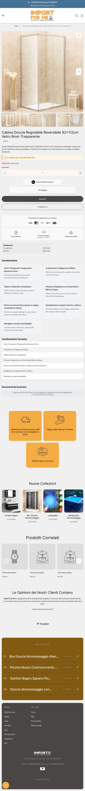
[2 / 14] (22, 120)
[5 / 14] (63, 120)
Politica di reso (36, 725)
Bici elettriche (9, 734)
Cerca (33, 712)
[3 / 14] (35, 120)
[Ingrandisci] (78, 35)
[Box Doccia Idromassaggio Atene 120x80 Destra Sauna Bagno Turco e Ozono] (42, 656)
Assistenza (8, 739)
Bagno (7, 716)
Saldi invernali (9, 712)
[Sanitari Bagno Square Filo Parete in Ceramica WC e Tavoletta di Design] (42, 678)
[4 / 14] (49, 120)
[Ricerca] (76, 15)
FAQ (32, 716)
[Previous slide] (6, 71)
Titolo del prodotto (9, 572)
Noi (5, 743)
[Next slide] (78, 71)
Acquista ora (42, 207)
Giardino (7, 725)
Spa (5, 730)
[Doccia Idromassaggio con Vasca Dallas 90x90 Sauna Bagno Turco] (42, 689)
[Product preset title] (15, 557)
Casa (16, 26)
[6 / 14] (76, 120)
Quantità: (5, 167)
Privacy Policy (36, 721)
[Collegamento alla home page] (42, 753)
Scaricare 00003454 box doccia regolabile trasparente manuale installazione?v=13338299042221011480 (42, 393)
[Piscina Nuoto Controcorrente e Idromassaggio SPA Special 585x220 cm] (42, 667)
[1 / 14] (8, 120)
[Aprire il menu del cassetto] (3, 15)
